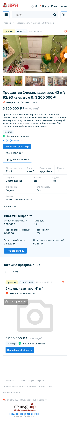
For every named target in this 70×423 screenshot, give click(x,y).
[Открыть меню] (6, 14)
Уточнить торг (14, 152)
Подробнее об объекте (19, 350)
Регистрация (59, 6)
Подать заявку (15, 250)
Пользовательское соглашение (19, 386)
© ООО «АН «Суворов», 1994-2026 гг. (27, 400)
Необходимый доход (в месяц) (48, 240)
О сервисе (8, 380)
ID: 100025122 (26, 282)
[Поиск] (54, 14)
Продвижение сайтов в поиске (24, 414)
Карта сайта (45, 386)
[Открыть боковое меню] (64, 14)
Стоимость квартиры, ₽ (15, 221)
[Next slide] (26, 272)
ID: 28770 (21, 31)
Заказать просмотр (17, 146)
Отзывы (21, 380)
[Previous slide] (6, 272)
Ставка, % (39, 221)
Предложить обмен (17, 159)
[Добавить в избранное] (65, 31)
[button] (66, 55)
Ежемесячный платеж (14, 240)
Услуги (31, 380)
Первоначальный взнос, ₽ (16, 230)
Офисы (40, 380)
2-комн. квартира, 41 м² (24, 288)
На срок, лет (43, 230)
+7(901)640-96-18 (13, 140)
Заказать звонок (11, 392)
